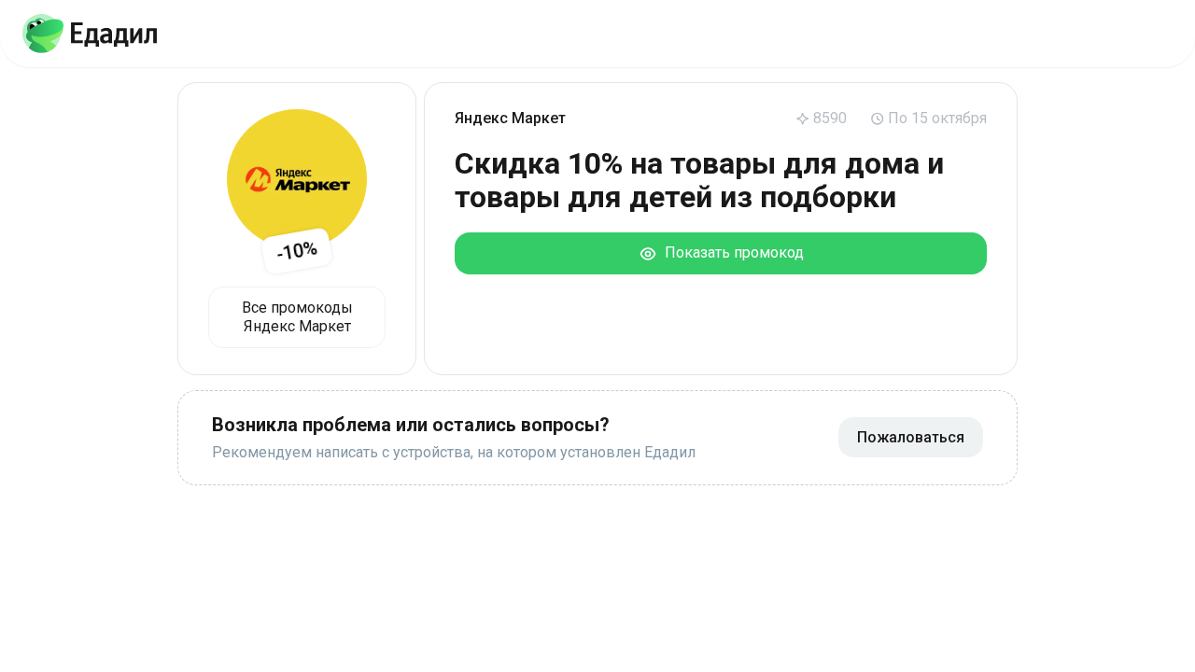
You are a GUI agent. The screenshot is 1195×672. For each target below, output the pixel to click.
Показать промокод (730, 252)
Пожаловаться (910, 437)
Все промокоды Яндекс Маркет (297, 317)
